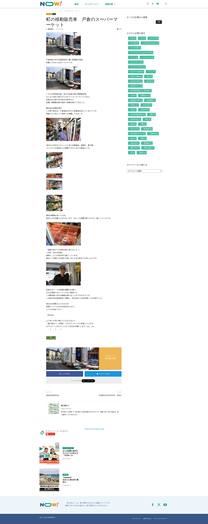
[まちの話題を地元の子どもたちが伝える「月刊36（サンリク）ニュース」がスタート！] (49, 453)
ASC (133, 38)
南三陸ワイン (136, 86)
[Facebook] (148, 4)
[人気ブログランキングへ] (84, 337)
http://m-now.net (66, 408)
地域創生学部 (136, 100)
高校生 (142, 153)
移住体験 (148, 129)
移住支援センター (138, 133)
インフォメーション (68, 448)
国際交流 (145, 95)
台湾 (133, 95)
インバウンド (147, 57)
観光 (133, 138)
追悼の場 (135, 143)
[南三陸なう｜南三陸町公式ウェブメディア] (50, 4)
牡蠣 (143, 124)
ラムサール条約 (137, 72)
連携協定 (148, 143)
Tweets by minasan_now (94, 428)
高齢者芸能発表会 (52, 395)
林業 (152, 114)
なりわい (54, 11)
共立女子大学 (136, 81)
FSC (142, 38)
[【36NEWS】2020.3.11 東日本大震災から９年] (49, 479)
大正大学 (147, 105)
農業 (143, 138)
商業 (60, 11)
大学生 (134, 105)
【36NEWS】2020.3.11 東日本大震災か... (70, 479)
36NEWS (65, 474)
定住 (133, 110)
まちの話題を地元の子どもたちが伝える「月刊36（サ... (70, 453)
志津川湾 (145, 110)
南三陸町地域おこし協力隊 (141, 91)
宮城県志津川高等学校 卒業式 (110, 395)
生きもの (135, 129)
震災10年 (135, 148)
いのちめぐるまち (150, 43)
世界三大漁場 (136, 76)
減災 (133, 124)
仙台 (149, 76)
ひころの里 (135, 48)
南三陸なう (51, 29)
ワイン (151, 72)
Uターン (154, 38)
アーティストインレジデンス (141, 52)
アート (134, 57)
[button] (166, 3)
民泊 (147, 119)
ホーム (48, 11)
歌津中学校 (135, 119)
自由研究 (154, 133)
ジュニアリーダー (138, 67)
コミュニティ (137, 62)
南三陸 (150, 81)
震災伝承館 (149, 148)
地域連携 (151, 100)
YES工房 (134, 43)
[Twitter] (153, 4)
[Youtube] (158, 4)
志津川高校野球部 (138, 114)
